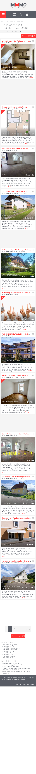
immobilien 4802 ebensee (11, 670)
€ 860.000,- (28, 276)
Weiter (33, 309)
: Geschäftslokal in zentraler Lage (18, 293)
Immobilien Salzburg (9, 651)
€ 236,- (30, 460)
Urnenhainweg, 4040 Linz (11, 666)
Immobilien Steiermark (10, 653)
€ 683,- (30, 67)
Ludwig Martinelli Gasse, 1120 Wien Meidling (16, 668)
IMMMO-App (9, 679)
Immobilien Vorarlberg (9, 656)
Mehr (30, 77)
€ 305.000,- (28, 319)
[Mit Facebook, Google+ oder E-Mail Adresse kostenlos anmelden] (27, 14)
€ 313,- (30, 402)
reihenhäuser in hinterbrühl (11, 663)
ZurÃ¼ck (2, 309)
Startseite (4, 21)
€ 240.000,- (28, 587)
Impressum (30, 677)
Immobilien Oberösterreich (11, 649)
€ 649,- (30, 544)
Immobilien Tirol (8, 654)
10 (26, 629)
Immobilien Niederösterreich (11, 648)
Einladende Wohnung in (14, 107)
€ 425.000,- (28, 218)
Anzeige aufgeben (19, 679)
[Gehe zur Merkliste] (21, 14)
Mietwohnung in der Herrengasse (19, 41)
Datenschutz (22, 677)
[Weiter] (29, 629)
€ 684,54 (29, 133)
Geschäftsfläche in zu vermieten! (18, 148)
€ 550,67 (29, 175)
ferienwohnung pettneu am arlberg (13, 665)
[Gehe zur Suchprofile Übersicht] (14, 14)
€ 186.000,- (28, 503)
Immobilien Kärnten (9, 646)
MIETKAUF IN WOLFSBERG (17, 21)
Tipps (3, 679)
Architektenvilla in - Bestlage (16, 250)
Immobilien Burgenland (10, 645)
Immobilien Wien (8, 658)
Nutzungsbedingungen (9, 677)
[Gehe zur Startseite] (18, 8)
